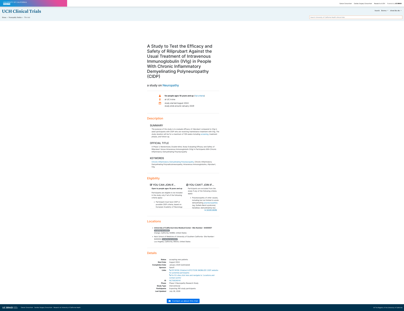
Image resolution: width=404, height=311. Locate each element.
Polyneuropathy (187, 162)
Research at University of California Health (67, 307)
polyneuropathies (211, 203)
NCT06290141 (175, 280)
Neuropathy (171, 85)
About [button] (395, 10)
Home (4, 17)
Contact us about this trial (184, 301)
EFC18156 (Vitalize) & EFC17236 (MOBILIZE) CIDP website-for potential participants (194, 271)
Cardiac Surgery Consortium (363, 3)
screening (204, 134)
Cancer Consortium (346, 3)
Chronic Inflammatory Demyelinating (166, 162)
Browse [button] (384, 10)
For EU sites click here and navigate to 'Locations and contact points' (191, 276)
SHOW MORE (211, 210)
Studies (15, 17)
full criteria (199, 96)
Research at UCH (379, 3)
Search (377, 10)
